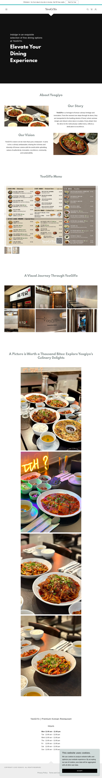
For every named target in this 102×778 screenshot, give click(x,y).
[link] (51, 9)
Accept (79, 771)
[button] (6, 9)
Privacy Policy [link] (42, 773)
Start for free (72, 2)
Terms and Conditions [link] (57, 773)
